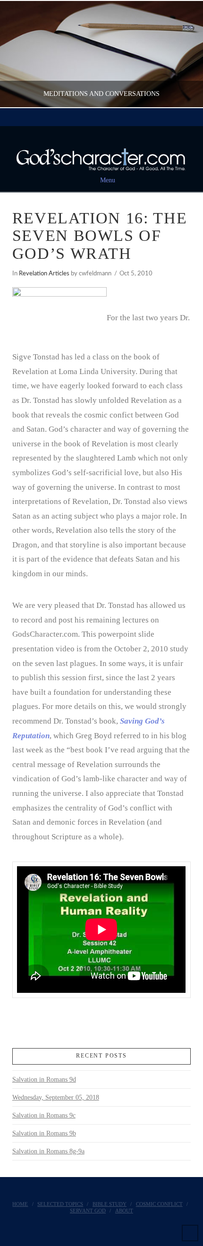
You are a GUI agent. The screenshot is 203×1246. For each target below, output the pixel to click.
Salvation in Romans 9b (44, 1133)
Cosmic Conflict (159, 1204)
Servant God (88, 1210)
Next (183, 54)
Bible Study (110, 1204)
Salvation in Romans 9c (44, 1115)
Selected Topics (60, 1204)
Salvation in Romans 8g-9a (48, 1151)
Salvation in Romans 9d (44, 1079)
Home (20, 1204)
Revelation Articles (44, 273)
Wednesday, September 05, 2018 (55, 1097)
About (124, 1210)
